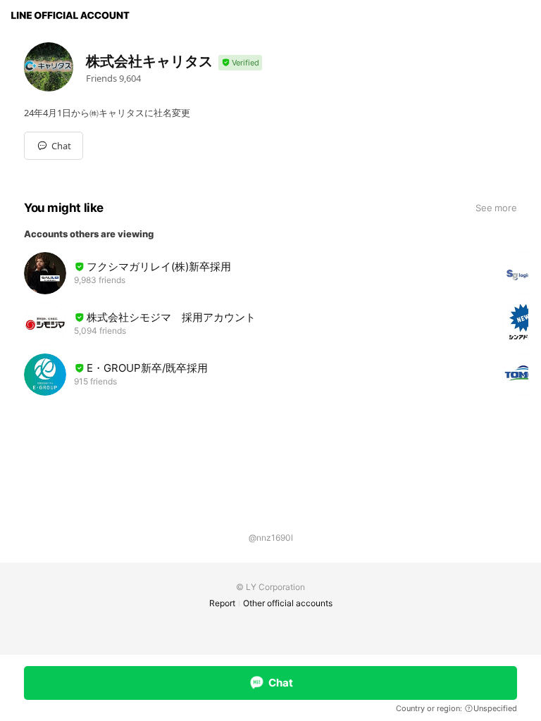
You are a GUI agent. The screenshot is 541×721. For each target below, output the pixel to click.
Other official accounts (287, 603)
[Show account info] (240, 63)
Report (222, 603)
